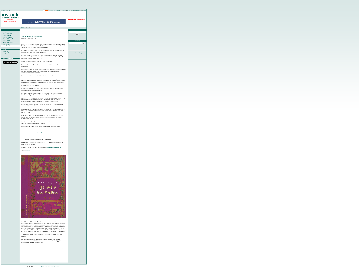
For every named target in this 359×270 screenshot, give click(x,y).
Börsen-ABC (6, 51)
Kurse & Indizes (7, 37)
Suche (68, 10)
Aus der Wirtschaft (8, 39)
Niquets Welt (6, 46)
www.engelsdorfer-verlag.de (53, 147)
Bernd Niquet (41, 133)
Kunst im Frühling (77, 53)
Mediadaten (44, 266)
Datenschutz (57, 266)
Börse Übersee (7, 35)
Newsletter (63, 10)
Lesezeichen (52, 10)
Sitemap (84, 10)
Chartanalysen (7, 44)
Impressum (50, 266)
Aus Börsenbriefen (8, 42)
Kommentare (6, 40)
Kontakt (72, 10)
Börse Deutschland (8, 33)
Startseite (58, 10)
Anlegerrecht (6, 53)
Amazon (28, 150)
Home (22, 27)
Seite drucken (78, 10)
